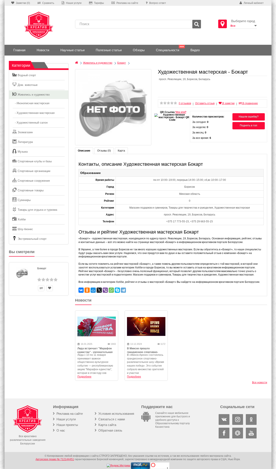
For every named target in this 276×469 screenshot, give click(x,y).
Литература (25, 142)
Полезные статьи (109, 50)
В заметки (228, 103)
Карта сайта (106, 425)
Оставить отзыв (205, 103)
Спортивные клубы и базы (35, 161)
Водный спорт (27, 75)
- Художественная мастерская (33, 113)
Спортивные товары (31, 190)
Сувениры (24, 200)
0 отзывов (185, 103)
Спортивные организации (34, 171)
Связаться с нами (111, 419)
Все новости (259, 382)
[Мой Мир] (93, 290)
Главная (19, 50)
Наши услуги (66, 419)
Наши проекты (67, 425)
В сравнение (250, 103)
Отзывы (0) (104, 150)
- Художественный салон (30, 122)
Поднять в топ (248, 125)
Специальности (167, 50)
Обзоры (139, 50)
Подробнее (84, 376)
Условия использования (115, 413)
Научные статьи (72, 50)
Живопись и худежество (34, 94)
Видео (195, 50)
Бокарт (41, 268)
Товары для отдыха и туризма (37, 209)
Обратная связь (109, 430)
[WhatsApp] (111, 290)
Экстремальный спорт (32, 238)
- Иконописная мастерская (30, 103)
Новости (43, 50)
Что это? (180, 112)
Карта (121, 150)
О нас (60, 430)
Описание (84, 150)
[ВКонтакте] (81, 290)
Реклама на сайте (69, 413)
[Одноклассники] (87, 290)
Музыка (23, 151)
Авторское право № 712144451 (55, 459)
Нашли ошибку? (249, 116)
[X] (99, 290)
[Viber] (105, 290)
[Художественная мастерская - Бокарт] (113, 107)
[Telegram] (123, 290)
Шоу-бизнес (25, 229)
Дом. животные (28, 85)
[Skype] (117, 290)
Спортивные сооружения (34, 180)
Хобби (22, 219)
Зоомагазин (25, 132)
